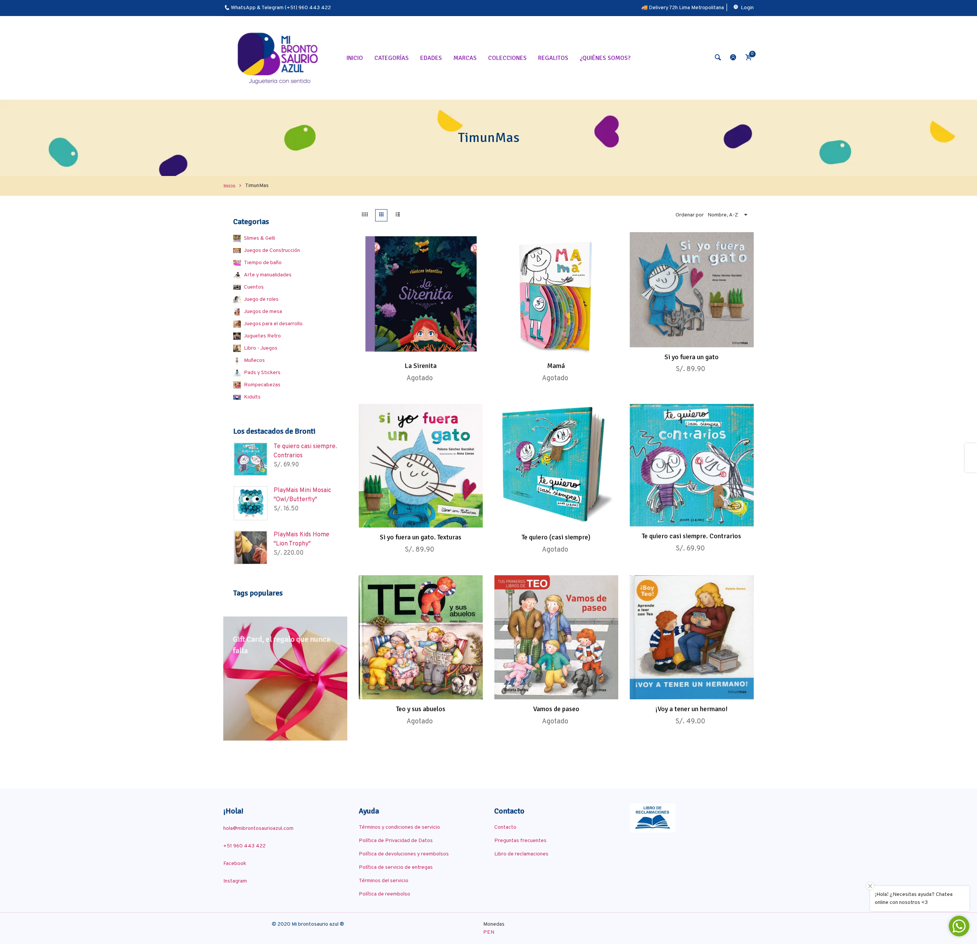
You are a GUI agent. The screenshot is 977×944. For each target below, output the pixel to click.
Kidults (252, 397)
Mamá (556, 365)
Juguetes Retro (262, 336)
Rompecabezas (262, 385)
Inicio (229, 186)
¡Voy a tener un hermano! (691, 709)
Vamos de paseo (556, 709)
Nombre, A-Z (723, 215)
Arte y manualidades (268, 275)
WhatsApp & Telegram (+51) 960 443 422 (281, 8)
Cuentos (254, 287)
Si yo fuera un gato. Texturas (420, 537)
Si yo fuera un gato (691, 357)
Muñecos (254, 360)
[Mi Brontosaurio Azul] (279, 58)
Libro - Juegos (260, 348)
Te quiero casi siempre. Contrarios (691, 536)
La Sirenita (421, 365)
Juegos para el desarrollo (273, 324)
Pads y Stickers (262, 373)
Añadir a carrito (683, 339)
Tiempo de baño (263, 263)
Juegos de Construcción (272, 250)
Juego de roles (261, 299)
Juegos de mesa (263, 311)
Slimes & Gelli (259, 238)
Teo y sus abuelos (420, 709)
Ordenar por (690, 215)
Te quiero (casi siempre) (556, 537)
